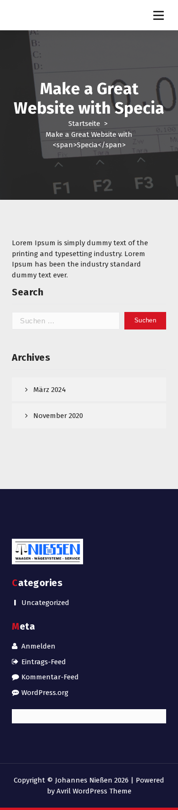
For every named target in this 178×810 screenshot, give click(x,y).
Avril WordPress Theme (93, 791)
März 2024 (49, 389)
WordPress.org (44, 692)
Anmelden (38, 646)
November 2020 (58, 415)
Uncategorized (45, 602)
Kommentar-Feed (50, 677)
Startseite (84, 123)
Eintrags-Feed (43, 662)
